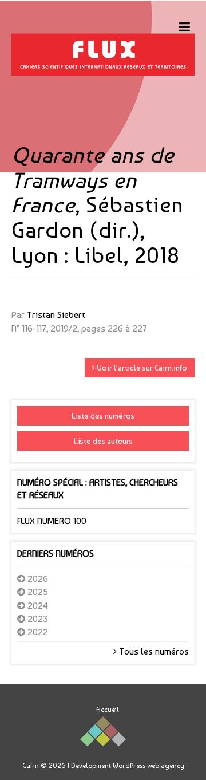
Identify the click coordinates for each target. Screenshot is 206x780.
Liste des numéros (103, 415)
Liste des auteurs (103, 441)
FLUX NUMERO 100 (51, 520)
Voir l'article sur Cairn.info (141, 367)
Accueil (107, 710)
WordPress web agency (148, 766)
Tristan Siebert (56, 314)
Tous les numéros (153, 651)
